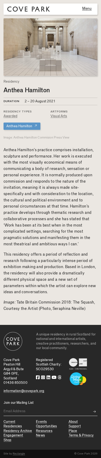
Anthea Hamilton (22, 126)
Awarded (10, 116)
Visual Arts (58, 116)
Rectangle (19, 453)
